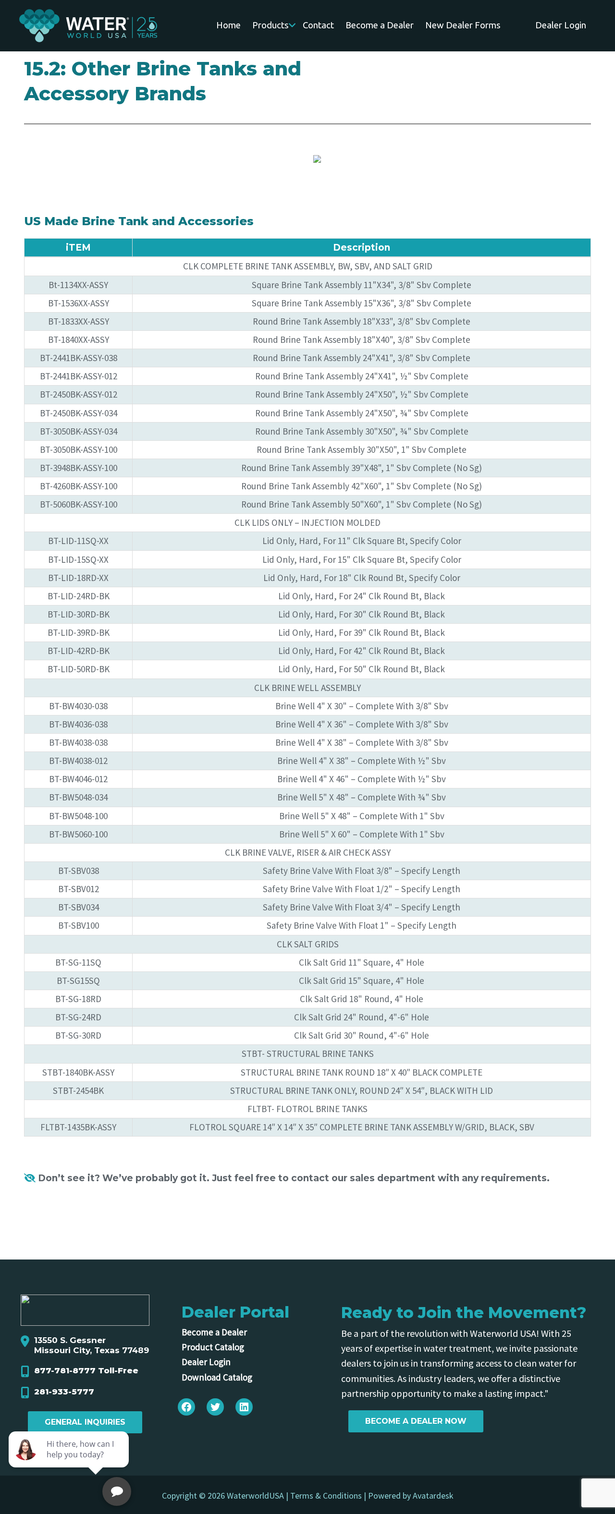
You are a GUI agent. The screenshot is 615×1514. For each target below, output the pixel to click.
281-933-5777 (64, 1391)
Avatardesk (433, 1495)
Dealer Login (206, 1362)
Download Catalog (217, 1377)
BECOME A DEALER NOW (416, 1421)
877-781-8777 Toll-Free (86, 1370)
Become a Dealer (214, 1332)
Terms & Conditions (326, 1495)
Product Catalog (213, 1347)
